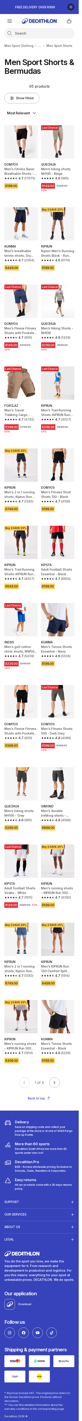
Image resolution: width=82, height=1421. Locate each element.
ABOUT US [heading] (12, 1227)
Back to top (36, 1098)
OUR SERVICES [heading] (15, 1214)
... (39, 46)
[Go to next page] (54, 1082)
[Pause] (70, 7)
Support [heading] (11, 1202)
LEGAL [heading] (9, 1239)
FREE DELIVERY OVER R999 (35, 7)
